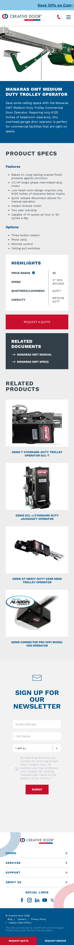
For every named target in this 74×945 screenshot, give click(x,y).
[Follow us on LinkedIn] (37, 900)
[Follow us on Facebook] (22, 900)
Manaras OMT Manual (34, 354)
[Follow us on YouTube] (44, 900)
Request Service (55, 940)
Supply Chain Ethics (20, 922)
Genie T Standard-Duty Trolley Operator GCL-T (37, 453)
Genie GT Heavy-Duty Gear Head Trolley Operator (37, 580)
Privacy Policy (38, 919)
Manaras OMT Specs (33, 362)
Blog (10, 919)
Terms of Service (35, 930)
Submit (37, 789)
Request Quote (18, 940)
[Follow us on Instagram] (29, 900)
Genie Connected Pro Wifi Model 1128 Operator (37, 643)
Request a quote (37, 322)
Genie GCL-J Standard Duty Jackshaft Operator (37, 517)
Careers (21, 919)
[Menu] (68, 17)
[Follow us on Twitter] (52, 900)
